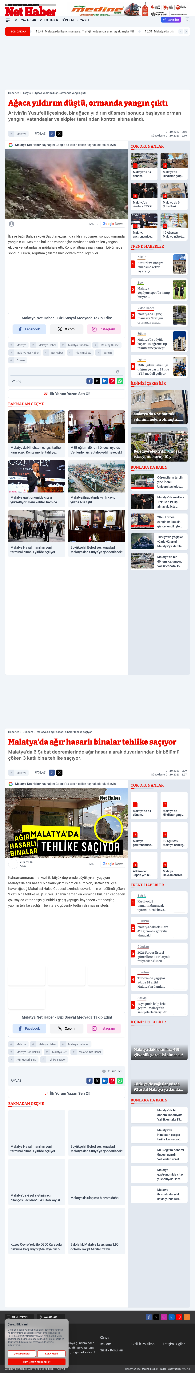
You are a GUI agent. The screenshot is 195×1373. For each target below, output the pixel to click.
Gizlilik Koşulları (111, 1350)
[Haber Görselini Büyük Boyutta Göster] (66, 184)
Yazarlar (28, 20)
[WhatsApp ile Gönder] (120, 381)
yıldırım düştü (83, 352)
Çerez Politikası (22, 1353)
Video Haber (49, 20)
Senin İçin (174, 19)
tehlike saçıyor (57, 1059)
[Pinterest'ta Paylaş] (112, 381)
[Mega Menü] (7, 20)
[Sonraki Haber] (186, 31)
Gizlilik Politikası (143, 1344)
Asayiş (27, 93)
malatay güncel (110, 345)
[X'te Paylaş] (59, 134)
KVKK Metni (51, 1353)
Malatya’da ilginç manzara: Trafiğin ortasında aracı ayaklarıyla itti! (82, 31)
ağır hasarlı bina (26, 1059)
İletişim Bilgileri (174, 1344)
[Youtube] (179, 1317)
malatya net (59, 1052)
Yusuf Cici (26, 864)
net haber (57, 352)
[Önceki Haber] (180, 31)
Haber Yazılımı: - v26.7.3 (157, 1369)
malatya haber (47, 345)
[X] (156, 1317)
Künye (104, 1338)
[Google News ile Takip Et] (113, 224)
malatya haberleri (78, 1044)
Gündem (68, 20)
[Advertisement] (97, 63)
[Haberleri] (121, 371)
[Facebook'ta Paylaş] (52, 134)
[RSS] (187, 1317)
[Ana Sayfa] (15, 20)
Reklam (105, 1344)
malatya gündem (78, 345)
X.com (70, 329)
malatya (21, 133)
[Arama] (187, 19)
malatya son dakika (28, 1052)
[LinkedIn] (172, 1317)
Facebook (32, 329)
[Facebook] (149, 1317)
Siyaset (83, 20)
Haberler (13, 93)
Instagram (107, 329)
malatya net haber (28, 352)
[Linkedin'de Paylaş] (105, 381)
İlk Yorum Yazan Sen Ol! (70, 393)
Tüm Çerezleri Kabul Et (36, 1361)
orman (21, 360)
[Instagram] (164, 1317)
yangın (108, 352)
